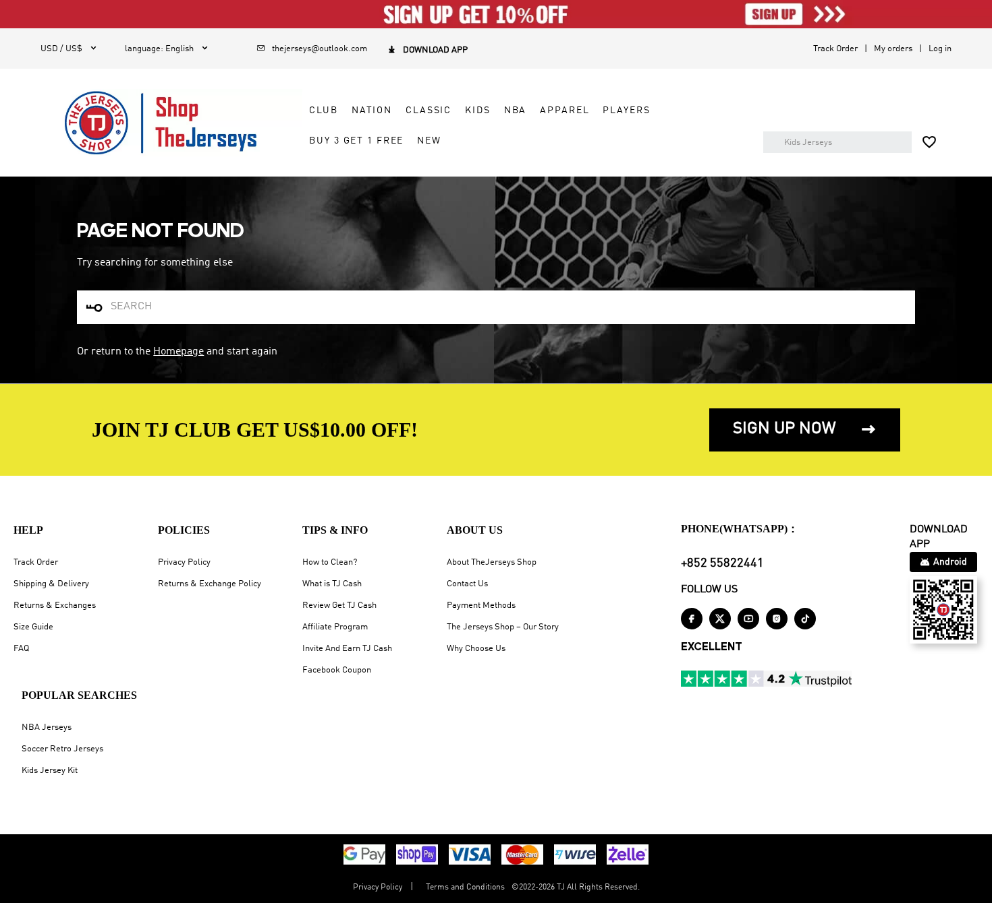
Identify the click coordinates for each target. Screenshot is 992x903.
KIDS (477, 110)
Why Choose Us (476, 648)
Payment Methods (481, 605)
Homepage (178, 351)
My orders (893, 48)
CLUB (323, 110)
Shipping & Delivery (51, 584)
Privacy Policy (184, 562)
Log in (940, 48)
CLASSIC (428, 110)
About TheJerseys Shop (491, 562)
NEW (429, 141)
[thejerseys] (171, 122)
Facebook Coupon (336, 670)
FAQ (21, 648)
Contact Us (467, 584)
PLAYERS (626, 110)
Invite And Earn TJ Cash (347, 648)
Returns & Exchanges (54, 605)
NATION (372, 110)
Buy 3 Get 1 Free (356, 141)
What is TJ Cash (332, 584)
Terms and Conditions (465, 887)
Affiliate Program (335, 627)
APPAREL (564, 110)
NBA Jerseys (47, 727)
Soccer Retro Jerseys (62, 749)
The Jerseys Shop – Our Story (503, 627)
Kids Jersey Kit (50, 770)
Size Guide (33, 627)
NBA (515, 110)
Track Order (835, 48)
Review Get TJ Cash (339, 605)
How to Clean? (329, 562)
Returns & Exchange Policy (209, 584)
